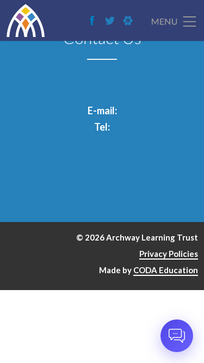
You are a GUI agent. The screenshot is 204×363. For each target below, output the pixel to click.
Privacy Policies (168, 254)
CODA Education (165, 270)
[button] (176, 335)
